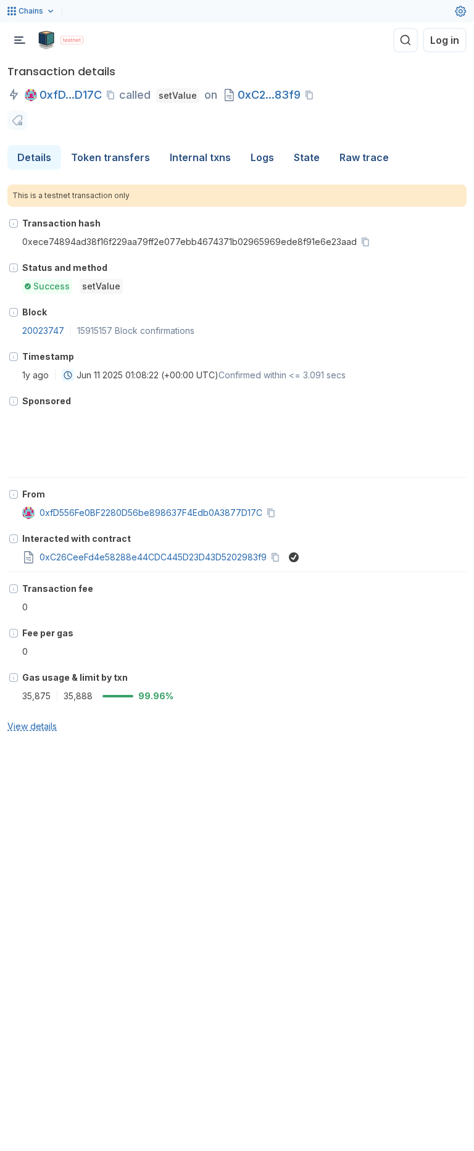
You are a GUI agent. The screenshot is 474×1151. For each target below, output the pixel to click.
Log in (444, 40)
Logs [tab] (262, 157)
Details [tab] (34, 157)
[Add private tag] (17, 120)
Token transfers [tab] (110, 157)
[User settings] (460, 11)
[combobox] (68, 375)
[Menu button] (19, 40)
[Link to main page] (46, 40)
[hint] (13, 223)
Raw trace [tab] (364, 157)
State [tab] (307, 157)
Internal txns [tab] (200, 157)
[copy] (113, 95)
